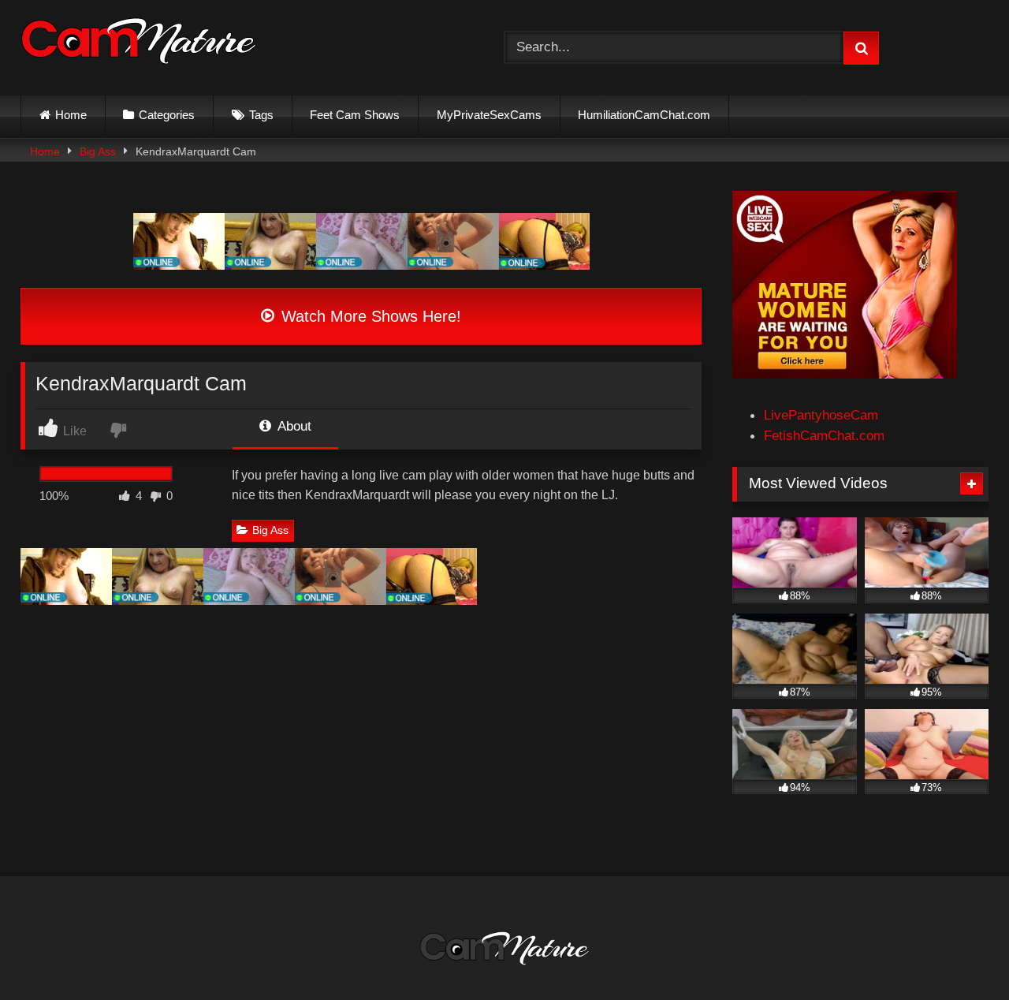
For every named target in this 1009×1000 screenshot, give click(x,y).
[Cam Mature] (138, 44)
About (292, 426)
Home (71, 114)
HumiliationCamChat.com (644, 114)
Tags (261, 114)
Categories (167, 114)
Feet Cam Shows (355, 114)
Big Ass (98, 151)
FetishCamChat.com (824, 435)
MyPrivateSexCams (489, 114)
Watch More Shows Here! (369, 316)
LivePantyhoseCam (821, 415)
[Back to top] (958, 951)
